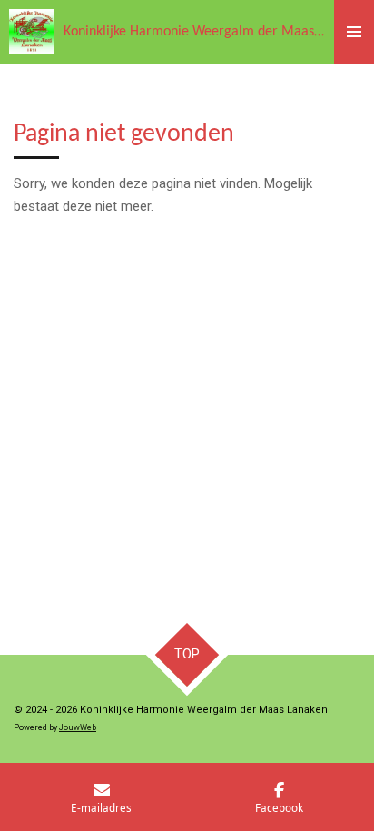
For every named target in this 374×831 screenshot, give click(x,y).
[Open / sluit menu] (354, 32)
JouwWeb (77, 727)
